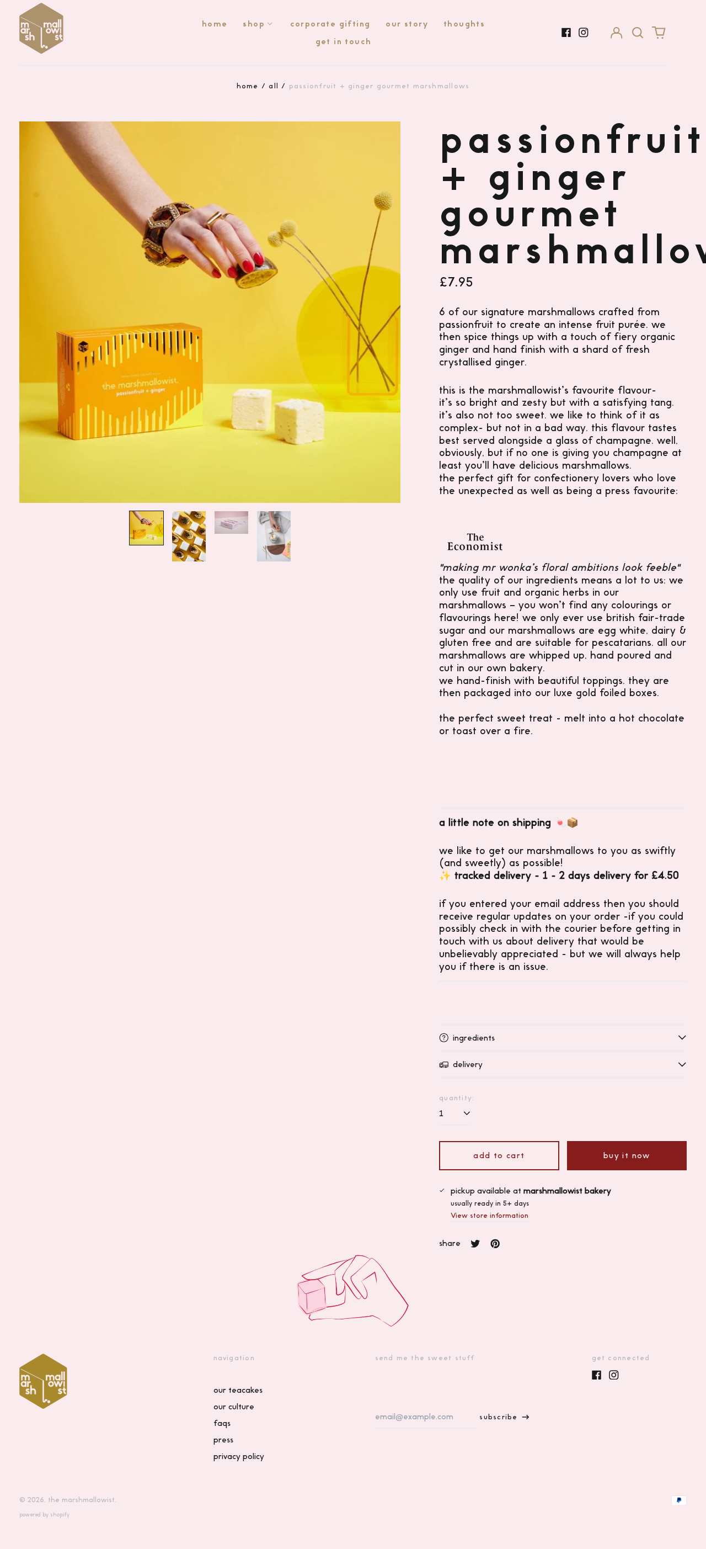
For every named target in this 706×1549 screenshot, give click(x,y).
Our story (407, 23)
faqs (222, 1423)
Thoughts (464, 23)
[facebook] (566, 33)
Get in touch (343, 41)
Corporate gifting (330, 23)
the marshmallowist (81, 1499)
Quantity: (456, 1098)
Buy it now (626, 1155)
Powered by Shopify (44, 1514)
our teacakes (238, 1390)
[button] (637, 32)
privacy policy (238, 1456)
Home (215, 23)
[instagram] (584, 33)
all (274, 86)
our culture (233, 1406)
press (223, 1439)
